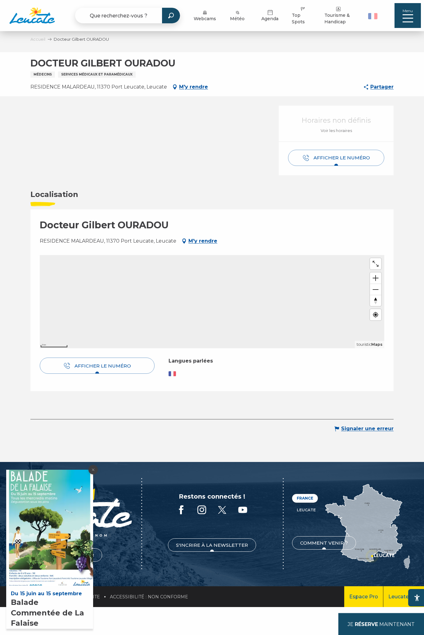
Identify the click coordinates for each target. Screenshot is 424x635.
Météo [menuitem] (237, 18)
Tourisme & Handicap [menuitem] (337, 18)
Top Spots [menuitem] (298, 18)
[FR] (373, 16)
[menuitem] (32, 15)
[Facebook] (181, 510)
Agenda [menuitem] (269, 18)
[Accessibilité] (417, 598)
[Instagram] (202, 510)
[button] (373, 15)
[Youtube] (242, 510)
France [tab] (305, 498)
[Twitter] (222, 510)
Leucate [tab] (306, 510)
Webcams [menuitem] (205, 18)
